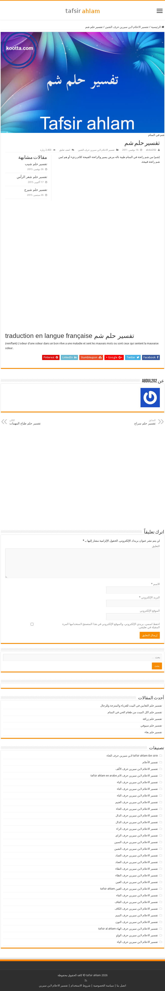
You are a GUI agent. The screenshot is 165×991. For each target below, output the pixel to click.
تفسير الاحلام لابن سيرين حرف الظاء (136, 875)
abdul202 (151, 150)
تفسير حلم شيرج (35, 190)
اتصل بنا (121, 985)
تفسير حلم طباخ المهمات (25, 422)
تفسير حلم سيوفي (151, 725)
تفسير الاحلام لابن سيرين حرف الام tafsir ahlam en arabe (124, 775)
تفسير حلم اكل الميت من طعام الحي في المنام (135, 712)
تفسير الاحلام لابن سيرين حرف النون (136, 922)
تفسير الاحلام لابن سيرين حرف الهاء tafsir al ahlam (128, 928)
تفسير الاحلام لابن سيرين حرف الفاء (137, 895)
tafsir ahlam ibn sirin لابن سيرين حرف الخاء (132, 755)
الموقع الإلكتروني (150, 610)
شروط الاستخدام (80, 985)
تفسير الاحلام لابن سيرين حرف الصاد (136, 855)
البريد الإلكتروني (149, 597)
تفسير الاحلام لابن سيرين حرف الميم (136, 915)
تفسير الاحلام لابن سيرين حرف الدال (137, 815)
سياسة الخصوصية (103, 985)
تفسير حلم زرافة (152, 718)
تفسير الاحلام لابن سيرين (53, 985)
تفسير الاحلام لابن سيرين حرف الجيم (136, 802)
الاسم (155, 584)
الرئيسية (156, 27)
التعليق (156, 546)
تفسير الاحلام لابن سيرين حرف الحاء (137, 808)
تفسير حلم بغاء (153, 732)
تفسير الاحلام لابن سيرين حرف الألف (137, 769)
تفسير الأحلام (150, 762)
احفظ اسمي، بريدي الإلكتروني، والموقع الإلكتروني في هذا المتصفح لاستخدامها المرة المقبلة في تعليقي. (111, 625)
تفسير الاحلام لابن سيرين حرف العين (137, 882)
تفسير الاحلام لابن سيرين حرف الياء (137, 942)
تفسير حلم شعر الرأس (32, 177)
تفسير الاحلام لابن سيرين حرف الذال (137, 822)
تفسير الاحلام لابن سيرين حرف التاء (137, 788)
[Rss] (85, 980)
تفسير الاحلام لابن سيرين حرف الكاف (136, 908)
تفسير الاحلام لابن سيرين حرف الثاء (137, 795)
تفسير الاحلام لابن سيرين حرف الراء (137, 828)
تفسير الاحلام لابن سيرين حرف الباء (137, 782)
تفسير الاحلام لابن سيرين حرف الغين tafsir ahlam (129, 888)
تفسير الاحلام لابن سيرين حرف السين (136, 842)
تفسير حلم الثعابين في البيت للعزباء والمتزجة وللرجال (131, 705)
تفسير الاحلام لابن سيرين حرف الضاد (136, 862)
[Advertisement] (82, 235)
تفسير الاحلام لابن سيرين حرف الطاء (136, 868)
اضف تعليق (64, 150)
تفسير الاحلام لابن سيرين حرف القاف (136, 902)
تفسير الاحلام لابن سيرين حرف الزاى (136, 835)
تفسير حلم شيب (36, 164)
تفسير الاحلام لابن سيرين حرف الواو (137, 935)
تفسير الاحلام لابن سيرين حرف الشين (127, 27)
